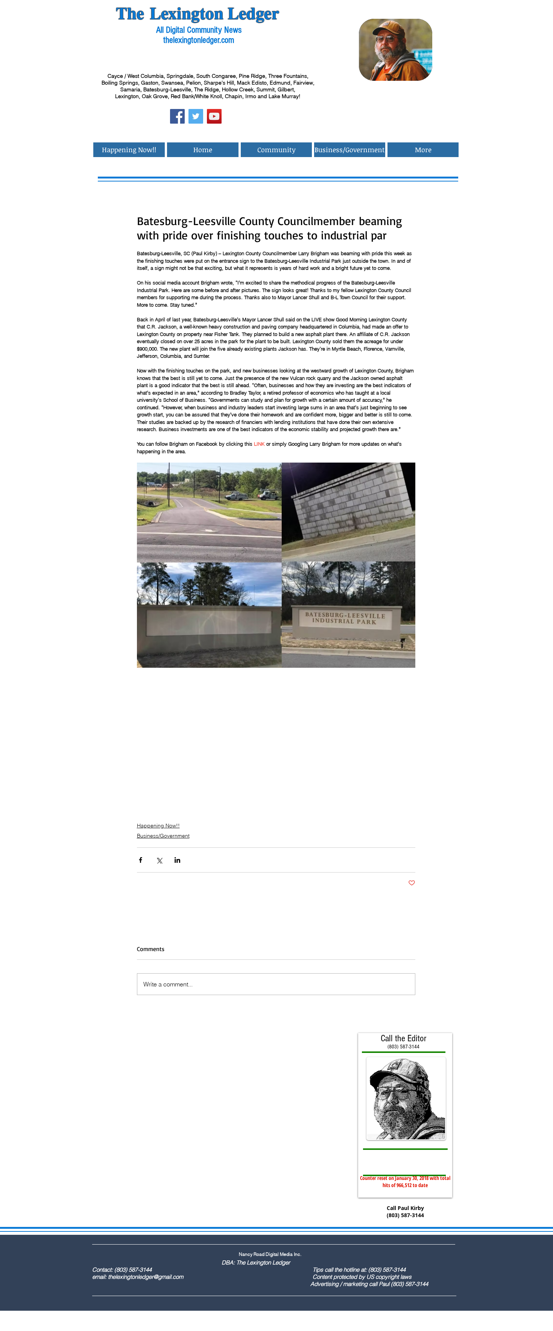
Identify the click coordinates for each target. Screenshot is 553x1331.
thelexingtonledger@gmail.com (145, 1276)
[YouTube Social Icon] (214, 116)
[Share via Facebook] (140, 860)
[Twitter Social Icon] (195, 116)
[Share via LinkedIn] (177, 860)
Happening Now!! (158, 825)
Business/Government (163, 835)
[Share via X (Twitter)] (159, 860)
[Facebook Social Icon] (177, 116)
